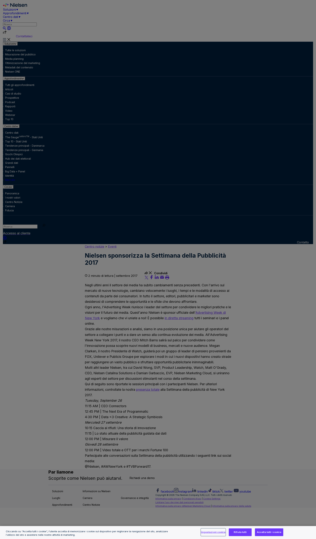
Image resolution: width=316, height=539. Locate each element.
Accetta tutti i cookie (269, 532)
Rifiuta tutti (240, 532)
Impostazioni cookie (213, 532)
